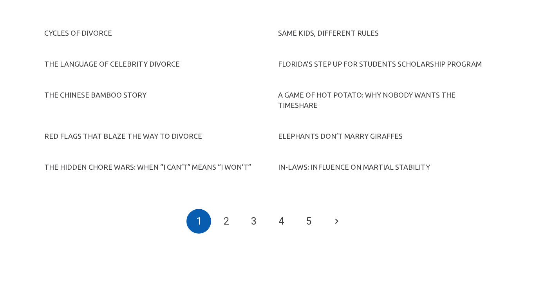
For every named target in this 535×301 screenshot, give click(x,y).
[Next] (336, 221)
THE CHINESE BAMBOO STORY (95, 95)
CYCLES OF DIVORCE (78, 33)
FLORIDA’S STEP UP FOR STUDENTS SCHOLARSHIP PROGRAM (380, 64)
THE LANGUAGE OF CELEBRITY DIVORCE (112, 64)
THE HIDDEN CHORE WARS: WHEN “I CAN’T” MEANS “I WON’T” (147, 167)
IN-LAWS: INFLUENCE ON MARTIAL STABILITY (354, 167)
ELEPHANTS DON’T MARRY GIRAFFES (340, 136)
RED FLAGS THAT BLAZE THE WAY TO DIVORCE (123, 136)
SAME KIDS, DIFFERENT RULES (328, 33)
